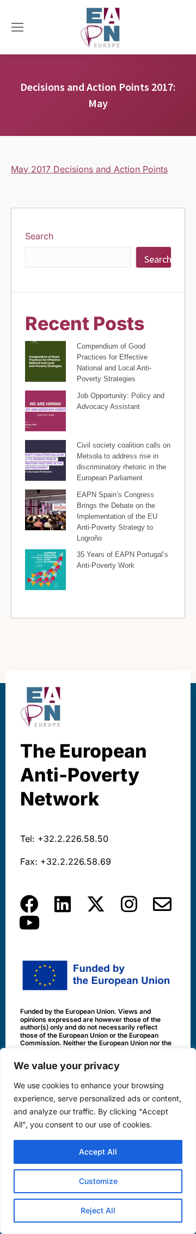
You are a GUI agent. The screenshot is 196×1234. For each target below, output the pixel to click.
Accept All (98, 1151)
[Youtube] (29, 922)
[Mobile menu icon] (17, 27)
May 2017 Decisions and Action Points (89, 169)
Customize (98, 1181)
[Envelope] (162, 904)
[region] (98, 1141)
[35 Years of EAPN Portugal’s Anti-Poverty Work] (45, 571)
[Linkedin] (62, 904)
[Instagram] (129, 904)
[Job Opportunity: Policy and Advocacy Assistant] (45, 412)
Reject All (98, 1210)
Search (39, 236)
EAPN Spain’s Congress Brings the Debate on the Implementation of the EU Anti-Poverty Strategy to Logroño (117, 516)
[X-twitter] (96, 904)
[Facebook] (29, 904)
